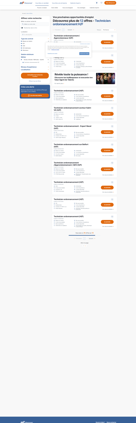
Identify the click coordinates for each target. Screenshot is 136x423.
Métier (23, 57)
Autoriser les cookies (84, 53)
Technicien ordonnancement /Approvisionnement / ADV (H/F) (68, 164)
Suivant (70, 30)
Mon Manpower (110, 3)
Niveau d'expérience (29, 67)
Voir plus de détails (107, 48)
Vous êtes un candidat (42, 3)
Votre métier (54, 7)
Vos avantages (81, 7)
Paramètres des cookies (52, 53)
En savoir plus (59, 83)
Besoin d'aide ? (100, 422)
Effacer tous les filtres (35, 81)
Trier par (99, 29)
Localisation (24, 31)
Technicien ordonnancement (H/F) (69, 91)
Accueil (24, 13)
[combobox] (35, 34)
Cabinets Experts (94, 7)
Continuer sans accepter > (85, 43)
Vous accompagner (67, 7)
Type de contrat (27, 39)
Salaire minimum (27, 54)
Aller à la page (84, 242)
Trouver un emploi (42, 7)
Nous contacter (111, 422)
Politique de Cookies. (55, 49)
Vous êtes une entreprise (59, 3)
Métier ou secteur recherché (28, 21)
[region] (68, 49)
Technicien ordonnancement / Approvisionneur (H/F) (67, 37)
